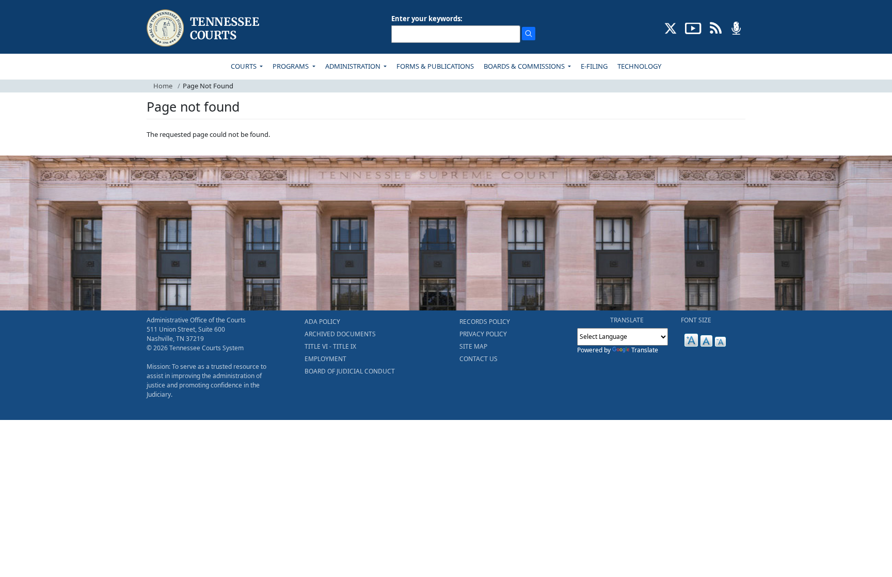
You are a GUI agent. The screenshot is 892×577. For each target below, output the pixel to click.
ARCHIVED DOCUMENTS (340, 334)
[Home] (204, 28)
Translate (644, 350)
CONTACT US (478, 358)
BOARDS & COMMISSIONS (525, 66)
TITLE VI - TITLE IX (330, 346)
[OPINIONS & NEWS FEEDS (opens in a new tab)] (715, 27)
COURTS (244, 66)
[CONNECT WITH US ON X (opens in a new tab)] (670, 27)
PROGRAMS (291, 66)
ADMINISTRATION (353, 66)
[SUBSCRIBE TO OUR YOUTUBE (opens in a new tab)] (693, 27)
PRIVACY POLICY (483, 334)
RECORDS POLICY (484, 321)
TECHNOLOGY (639, 66)
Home (162, 85)
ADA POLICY (322, 321)
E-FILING (594, 66)
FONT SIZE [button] (696, 320)
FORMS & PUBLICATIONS (435, 66)
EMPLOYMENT (325, 358)
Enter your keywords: (427, 18)
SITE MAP (473, 346)
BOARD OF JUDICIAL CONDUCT (350, 371)
